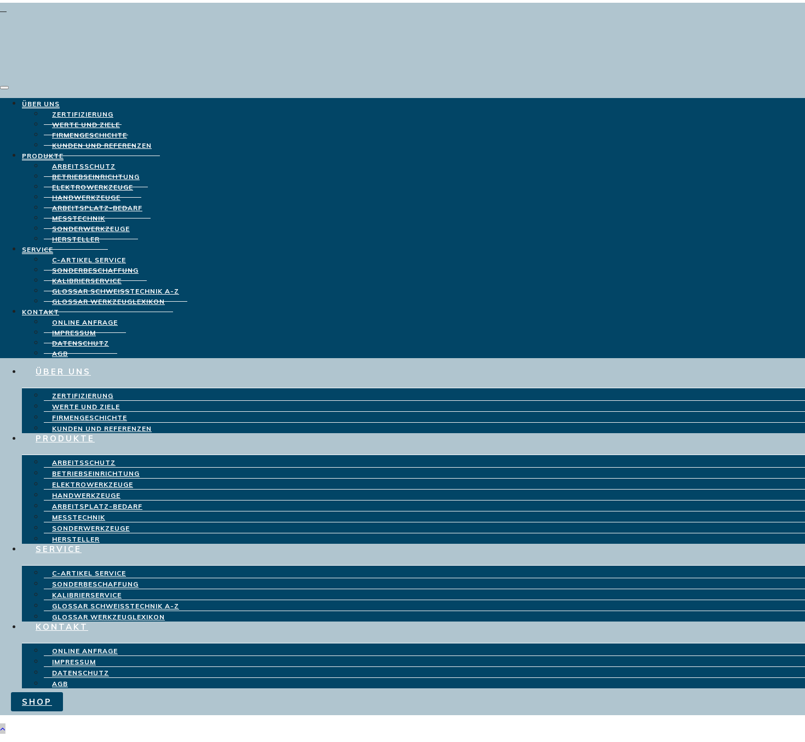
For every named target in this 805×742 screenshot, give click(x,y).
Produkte (43, 156)
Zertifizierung (82, 396)
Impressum (74, 662)
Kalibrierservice (87, 595)
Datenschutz (80, 343)
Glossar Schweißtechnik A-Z (115, 606)
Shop (37, 702)
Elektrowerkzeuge (92, 484)
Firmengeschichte (89, 417)
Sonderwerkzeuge (91, 528)
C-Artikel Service (89, 573)
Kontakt (40, 312)
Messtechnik (78, 517)
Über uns (41, 104)
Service (37, 249)
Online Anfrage (85, 651)
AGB (60, 684)
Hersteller (76, 239)
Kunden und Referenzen (102, 145)
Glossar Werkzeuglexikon (108, 301)
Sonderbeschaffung (95, 584)
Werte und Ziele (86, 406)
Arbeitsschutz (84, 462)
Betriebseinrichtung (96, 473)
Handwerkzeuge (86, 495)
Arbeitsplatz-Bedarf (97, 506)
